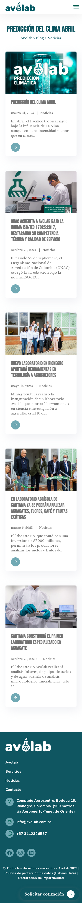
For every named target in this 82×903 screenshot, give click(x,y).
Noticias (46, 113)
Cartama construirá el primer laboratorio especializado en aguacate (37, 642)
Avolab (11, 762)
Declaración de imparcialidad (41, 878)
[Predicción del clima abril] (41, 73)
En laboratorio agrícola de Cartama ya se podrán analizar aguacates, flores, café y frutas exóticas (39, 508)
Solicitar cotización (44, 894)
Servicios (13, 771)
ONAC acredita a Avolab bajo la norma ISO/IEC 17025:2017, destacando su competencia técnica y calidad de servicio (37, 230)
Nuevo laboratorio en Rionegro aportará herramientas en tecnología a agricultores (37, 369)
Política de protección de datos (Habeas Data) (40, 873)
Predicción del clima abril (33, 102)
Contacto (13, 789)
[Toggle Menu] (76, 6)
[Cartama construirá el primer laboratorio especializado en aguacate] (41, 606)
